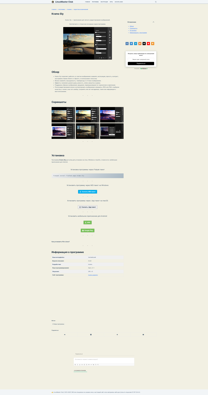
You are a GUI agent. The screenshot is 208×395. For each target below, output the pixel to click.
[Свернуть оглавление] (153, 22)
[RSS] (152, 43)
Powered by (137, 68)
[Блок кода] (91, 365)
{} (95, 364)
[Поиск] (155, 1)
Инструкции (104, 1)
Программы (95, 1)
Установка (133, 30)
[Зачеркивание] (82, 365)
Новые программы (58, 324)
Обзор (132, 26)
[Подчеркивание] (80, 365)
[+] (98, 364)
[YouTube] (148, 43)
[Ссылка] (93, 365)
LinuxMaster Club (64, 2)
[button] (63, 115)
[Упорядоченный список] (84, 365)
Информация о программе (138, 32)
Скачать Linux (119, 1)
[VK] (127, 43)
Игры (111, 1)
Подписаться (141, 63)
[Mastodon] (131, 43)
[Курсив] (77, 365)
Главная (87, 1)
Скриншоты (133, 28)
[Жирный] (75, 365)
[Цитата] (89, 365)
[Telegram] (135, 43)
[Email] (143, 335)
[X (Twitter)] (144, 43)
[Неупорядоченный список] (86, 365)
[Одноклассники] (139, 43)
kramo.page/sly (93, 275)
